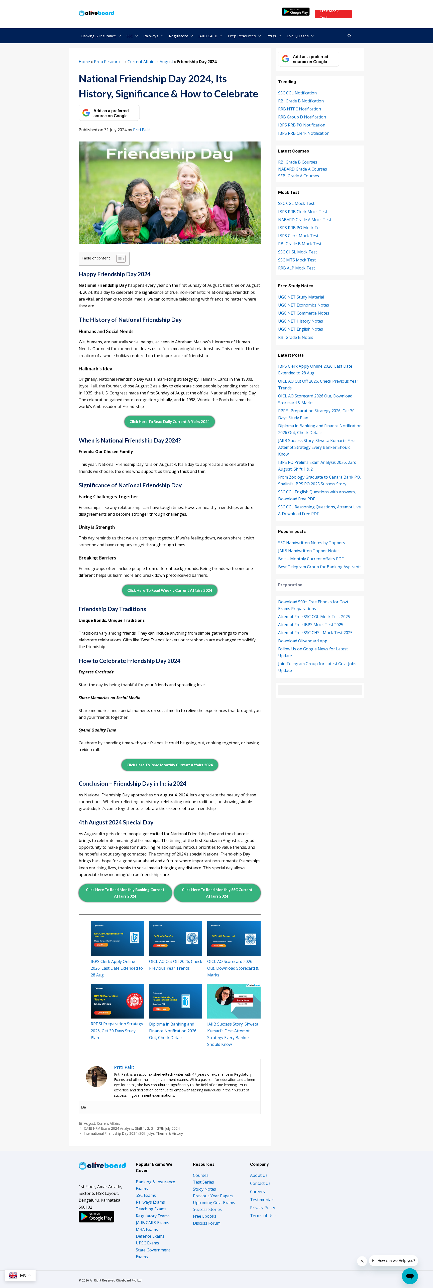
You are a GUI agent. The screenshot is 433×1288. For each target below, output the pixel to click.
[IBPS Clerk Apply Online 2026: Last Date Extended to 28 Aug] (117, 938)
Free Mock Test (329, 14)
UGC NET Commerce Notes (303, 313)
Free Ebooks (204, 1216)
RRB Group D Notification (302, 117)
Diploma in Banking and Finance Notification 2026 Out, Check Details (172, 1030)
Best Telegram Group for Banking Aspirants (320, 566)
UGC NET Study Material (301, 297)
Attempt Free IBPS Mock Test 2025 (310, 624)
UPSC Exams (147, 1243)
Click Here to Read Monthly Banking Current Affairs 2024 (125, 892)
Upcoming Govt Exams (214, 1202)
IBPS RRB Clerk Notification (304, 133)
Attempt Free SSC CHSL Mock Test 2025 (315, 632)
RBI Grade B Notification (301, 101)
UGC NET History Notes (300, 321)
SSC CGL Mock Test (296, 203)
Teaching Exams (151, 1209)
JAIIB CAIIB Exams (152, 1222)
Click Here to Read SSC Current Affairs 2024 (217, 892)
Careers (257, 1191)
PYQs (271, 35)
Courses (200, 1175)
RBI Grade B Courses (297, 162)
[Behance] (83, 1107)
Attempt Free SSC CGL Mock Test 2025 (314, 616)
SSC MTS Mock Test (297, 260)
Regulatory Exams (153, 1216)
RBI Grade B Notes (295, 337)
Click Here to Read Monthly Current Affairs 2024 (170, 765)
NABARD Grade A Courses (302, 169)
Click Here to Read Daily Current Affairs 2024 (170, 421)
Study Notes (204, 1189)
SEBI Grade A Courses (298, 176)
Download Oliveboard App (302, 641)
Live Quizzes (298, 35)
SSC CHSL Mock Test (297, 252)
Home (84, 61)
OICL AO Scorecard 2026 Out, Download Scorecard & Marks (233, 968)
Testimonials (262, 1199)
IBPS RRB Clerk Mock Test (302, 211)
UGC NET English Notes (300, 329)
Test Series (203, 1182)
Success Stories (207, 1209)
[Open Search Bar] (349, 35)
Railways (150, 35)
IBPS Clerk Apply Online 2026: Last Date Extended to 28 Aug (117, 968)
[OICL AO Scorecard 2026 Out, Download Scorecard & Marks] (234, 938)
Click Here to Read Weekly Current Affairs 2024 (169, 590)
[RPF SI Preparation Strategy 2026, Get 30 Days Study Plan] (117, 1001)
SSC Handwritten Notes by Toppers (311, 542)
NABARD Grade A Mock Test (304, 219)
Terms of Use (263, 1215)
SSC (130, 35)
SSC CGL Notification (297, 93)
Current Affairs (142, 61)
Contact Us (260, 1183)
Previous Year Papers (213, 1196)
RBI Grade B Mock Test (299, 243)
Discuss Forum (207, 1223)
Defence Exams (150, 1236)
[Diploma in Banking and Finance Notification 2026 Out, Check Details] (175, 1001)
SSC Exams (146, 1195)
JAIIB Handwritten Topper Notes (309, 550)
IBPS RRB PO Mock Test (300, 227)
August (166, 61)
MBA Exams (147, 1229)
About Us (259, 1175)
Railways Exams (150, 1202)
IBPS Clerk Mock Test (298, 235)
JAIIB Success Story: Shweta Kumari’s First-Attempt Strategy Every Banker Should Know (317, 447)
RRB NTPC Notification (299, 109)
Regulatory (178, 35)
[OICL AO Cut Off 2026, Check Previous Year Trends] (175, 938)
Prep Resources (242, 35)
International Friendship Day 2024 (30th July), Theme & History (133, 1133)
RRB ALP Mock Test (296, 268)
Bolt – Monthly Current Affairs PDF (311, 558)
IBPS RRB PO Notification (301, 125)
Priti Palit (141, 129)
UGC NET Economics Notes (303, 305)
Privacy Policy (262, 1207)
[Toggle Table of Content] (118, 258)
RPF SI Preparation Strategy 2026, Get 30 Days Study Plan (117, 1030)
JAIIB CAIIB (207, 35)
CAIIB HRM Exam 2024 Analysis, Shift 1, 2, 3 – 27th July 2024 (132, 1128)
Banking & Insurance (98, 35)
